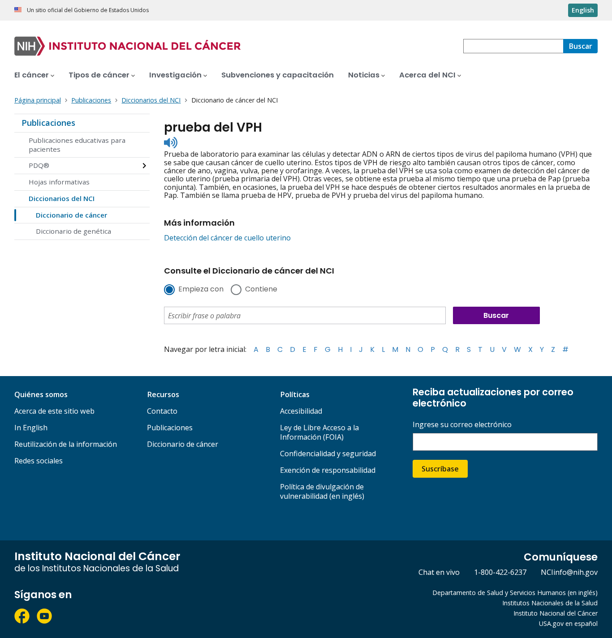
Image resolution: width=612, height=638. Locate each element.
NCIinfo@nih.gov (569, 572)
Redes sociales (38, 461)
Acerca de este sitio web (54, 411)
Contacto (162, 411)
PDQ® (39, 165)
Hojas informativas (59, 181)
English (583, 10)
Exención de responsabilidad (327, 470)
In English (30, 427)
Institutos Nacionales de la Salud (550, 603)
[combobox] (513, 46)
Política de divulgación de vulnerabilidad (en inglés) (322, 491)
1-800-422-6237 (500, 572)
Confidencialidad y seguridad (328, 453)
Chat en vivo (439, 572)
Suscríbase (440, 469)
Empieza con (201, 289)
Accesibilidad (301, 411)
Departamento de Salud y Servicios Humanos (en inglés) (515, 592)
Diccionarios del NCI (62, 198)
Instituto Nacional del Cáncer (555, 613)
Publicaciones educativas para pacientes (77, 145)
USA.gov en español (568, 623)
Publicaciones (48, 122)
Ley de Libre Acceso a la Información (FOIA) (319, 432)
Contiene (261, 289)
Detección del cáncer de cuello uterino (227, 238)
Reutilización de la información (65, 444)
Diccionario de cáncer (71, 214)
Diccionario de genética (73, 231)
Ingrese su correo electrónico (462, 424)
